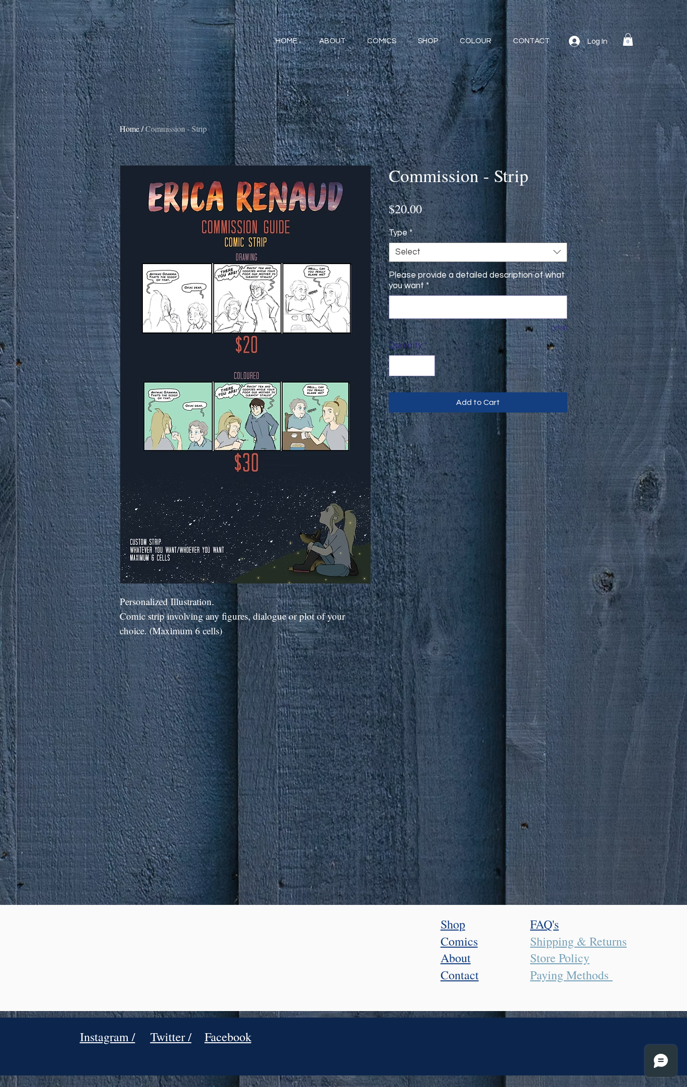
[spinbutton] (412, 366)
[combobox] (478, 252)
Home (129, 128)
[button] (628, 39)
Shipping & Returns (578, 941)
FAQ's (544, 924)
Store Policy (559, 958)
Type (400, 232)
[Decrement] (397, 366)
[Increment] (426, 366)
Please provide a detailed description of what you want (477, 280)
